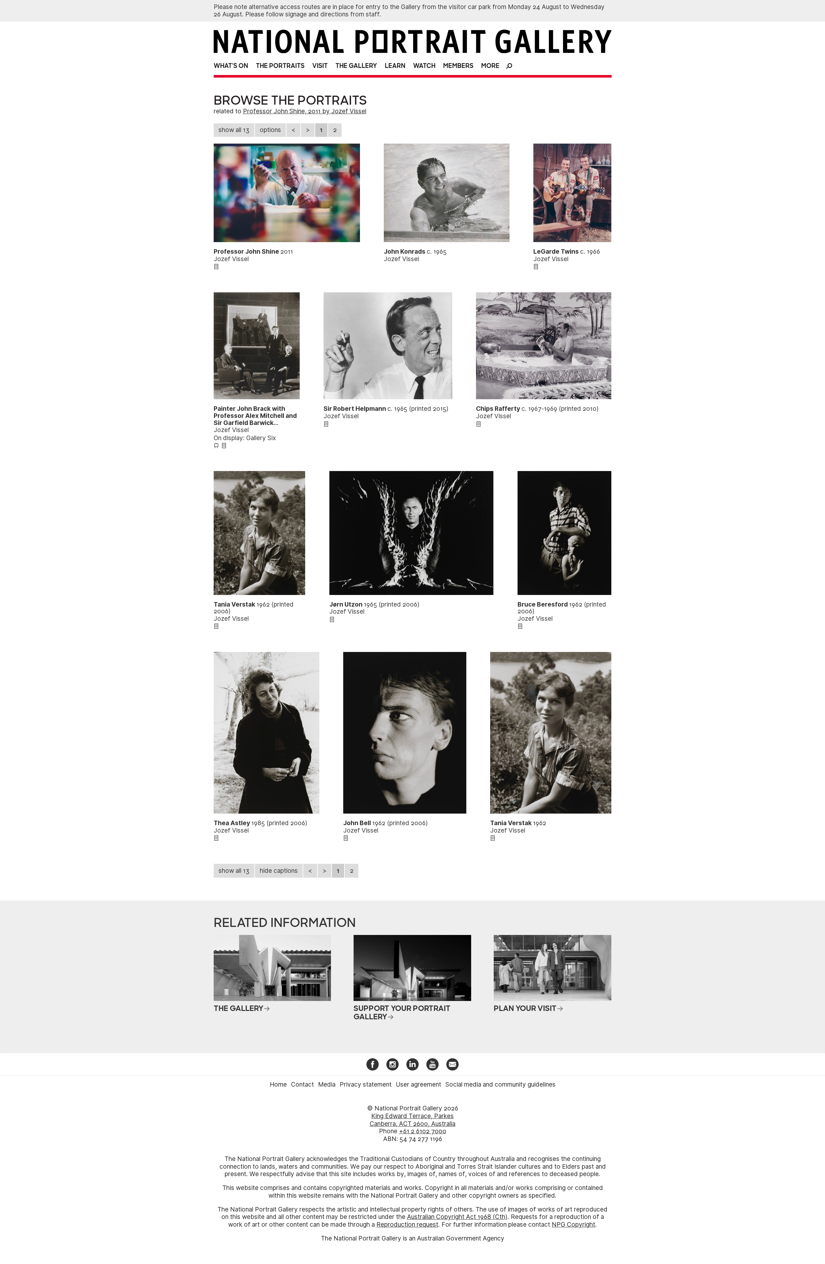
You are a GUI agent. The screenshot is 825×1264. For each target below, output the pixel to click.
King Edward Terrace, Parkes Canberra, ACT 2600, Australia (412, 1119)
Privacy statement (366, 1084)
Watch (424, 66)
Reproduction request (407, 1224)
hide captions (279, 870)
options (270, 130)
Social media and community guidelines (500, 1084)
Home (278, 1084)
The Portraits (280, 66)
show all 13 (233, 130)
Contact (302, 1084)
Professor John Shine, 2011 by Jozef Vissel (304, 111)
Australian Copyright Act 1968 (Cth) (457, 1217)
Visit (320, 66)
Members (458, 66)
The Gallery (356, 66)
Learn (395, 66)
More (490, 66)
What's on (231, 66)
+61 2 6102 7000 (422, 1131)
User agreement (418, 1084)
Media (326, 1084)
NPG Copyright (573, 1224)
